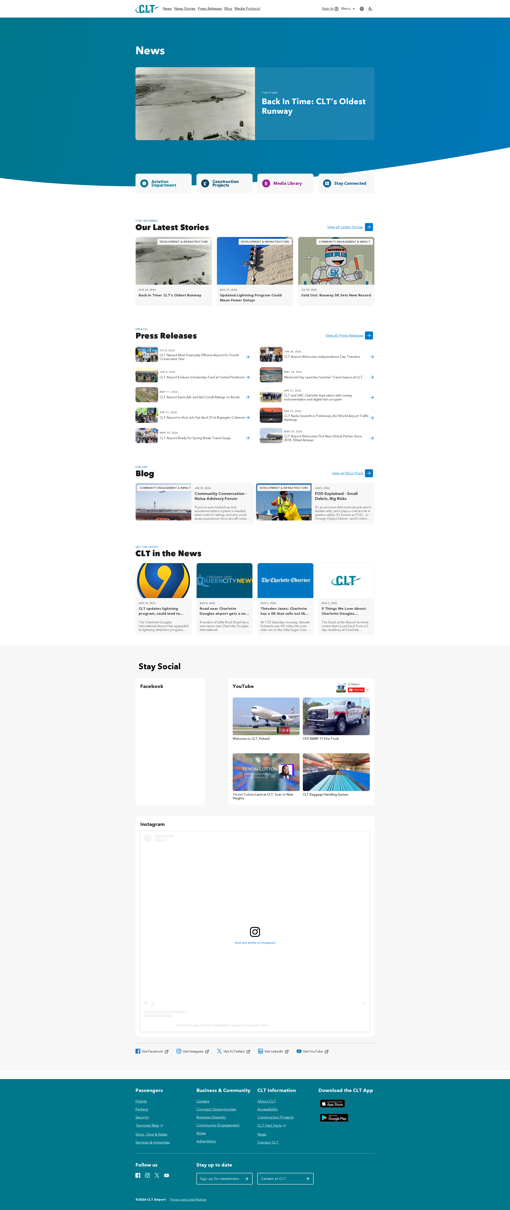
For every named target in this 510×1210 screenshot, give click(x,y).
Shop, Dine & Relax (151, 1134)
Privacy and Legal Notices (188, 1199)
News (261, 1134)
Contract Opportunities (216, 1109)
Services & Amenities (152, 1142)
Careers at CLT (280, 1180)
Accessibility (267, 1109)
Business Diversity (211, 1117)
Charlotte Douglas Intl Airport (195, 1025)
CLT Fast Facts (272, 1125)
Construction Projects (275, 1117)
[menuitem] (167, 9)
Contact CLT (268, 1142)
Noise (201, 1133)
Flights (141, 1101)
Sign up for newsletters (219, 1180)
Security (142, 1117)
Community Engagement (217, 1125)
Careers (202, 1101)
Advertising (206, 1141)
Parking (141, 1109)
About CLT (266, 1101)
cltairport (222, 1025)
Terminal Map (149, 1125)
